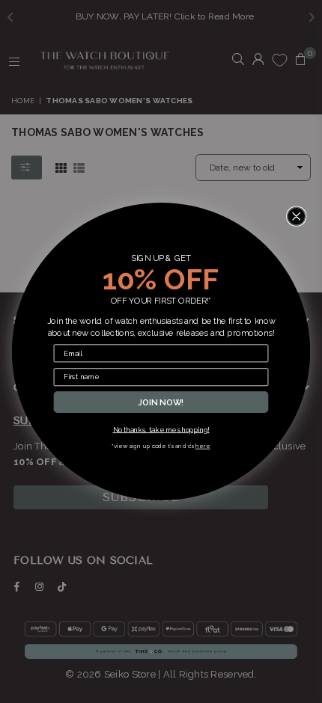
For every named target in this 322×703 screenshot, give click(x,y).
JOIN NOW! (160, 402)
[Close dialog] (297, 216)
